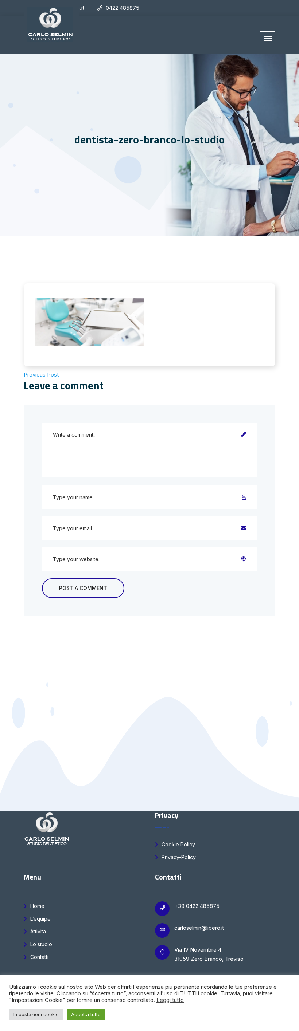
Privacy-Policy (178, 857)
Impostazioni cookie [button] (36, 1014)
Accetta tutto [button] (86, 1014)
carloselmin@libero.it (199, 928)
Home (36, 906)
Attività (37, 931)
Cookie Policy (177, 844)
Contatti (38, 957)
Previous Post (41, 374)
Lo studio (40, 944)
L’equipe (40, 919)
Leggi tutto (170, 1000)
